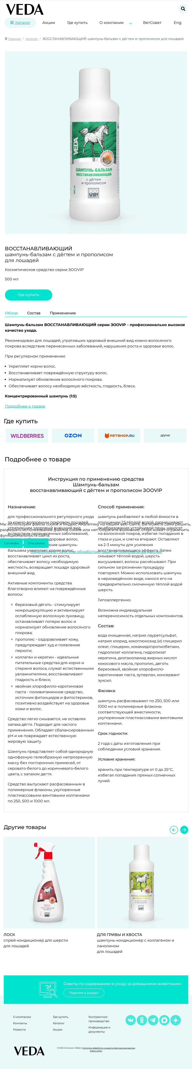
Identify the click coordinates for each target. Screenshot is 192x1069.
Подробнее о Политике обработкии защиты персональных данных (96, 551)
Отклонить (36, 543)
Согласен (11, 543)
